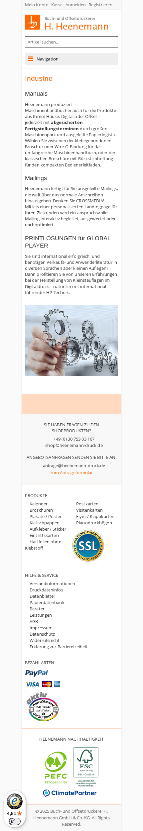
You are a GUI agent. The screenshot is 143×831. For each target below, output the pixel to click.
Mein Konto (37, 5)
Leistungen (41, 615)
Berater (37, 609)
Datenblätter (42, 596)
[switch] (15, 821)
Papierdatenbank (47, 602)
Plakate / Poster (46, 516)
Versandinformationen (52, 583)
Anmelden (76, 5)
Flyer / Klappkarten (95, 516)
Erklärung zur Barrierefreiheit (58, 647)
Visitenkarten (89, 510)
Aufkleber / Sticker (48, 529)
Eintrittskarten (44, 535)
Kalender (39, 504)
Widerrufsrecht (45, 640)
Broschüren (41, 510)
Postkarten (87, 504)
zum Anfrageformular (71, 472)
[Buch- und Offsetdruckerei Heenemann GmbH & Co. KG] (73, 22)
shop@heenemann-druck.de (73, 445)
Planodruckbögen (94, 523)
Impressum (41, 628)
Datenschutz (42, 634)
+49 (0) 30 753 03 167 (74, 439)
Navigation (48, 59)
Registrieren (100, 5)
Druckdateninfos (46, 590)
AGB (34, 621)
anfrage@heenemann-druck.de (74, 465)
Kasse (57, 5)
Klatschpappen (45, 523)
